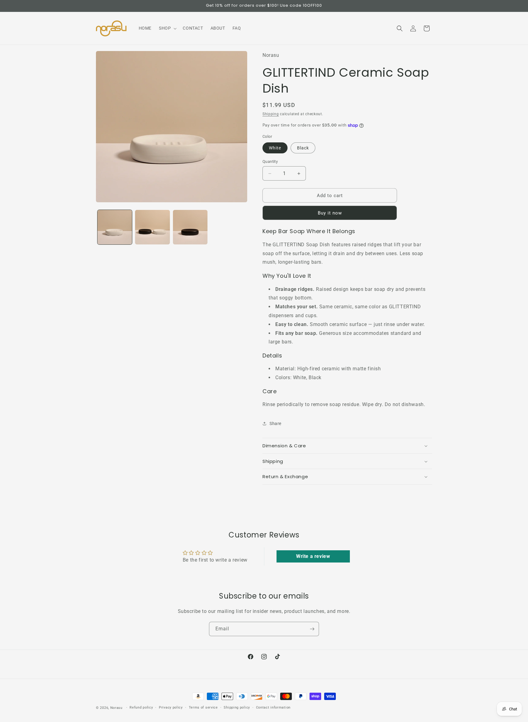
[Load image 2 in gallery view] (152, 227)
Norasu (116, 708)
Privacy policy (171, 707)
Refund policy (141, 707)
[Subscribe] (312, 629)
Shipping (270, 114)
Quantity (270, 161)
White (275, 147)
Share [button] (275, 423)
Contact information (273, 707)
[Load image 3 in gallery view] (190, 227)
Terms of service (203, 707)
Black (303, 147)
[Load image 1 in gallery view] (114, 227)
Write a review (313, 556)
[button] (167, 28)
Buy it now (330, 213)
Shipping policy (237, 707)
